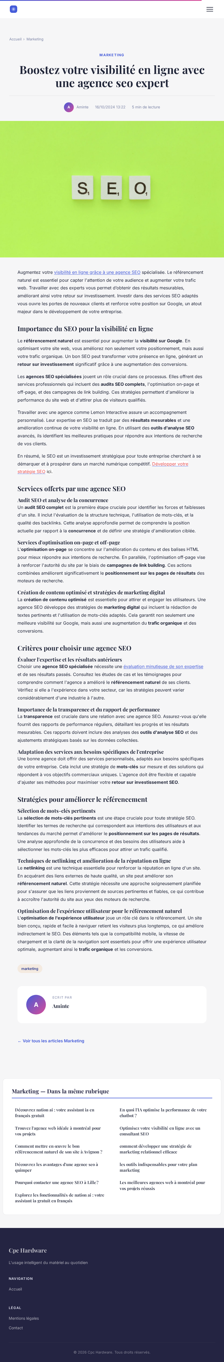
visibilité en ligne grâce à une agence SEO (97, 272)
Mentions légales (24, 1318)
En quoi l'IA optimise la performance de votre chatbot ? (163, 1112)
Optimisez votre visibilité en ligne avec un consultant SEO (160, 1131)
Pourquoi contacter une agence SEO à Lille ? (56, 1182)
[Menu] (209, 9)
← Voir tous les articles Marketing (50, 1040)
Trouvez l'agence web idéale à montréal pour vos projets (58, 1131)
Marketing (34, 39)
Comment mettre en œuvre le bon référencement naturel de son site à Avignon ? (58, 1149)
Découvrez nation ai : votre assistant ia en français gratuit (54, 1112)
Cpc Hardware (28, 1250)
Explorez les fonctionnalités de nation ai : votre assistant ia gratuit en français (59, 1197)
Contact (16, 1327)
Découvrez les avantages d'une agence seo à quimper (56, 1167)
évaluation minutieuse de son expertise (163, 666)
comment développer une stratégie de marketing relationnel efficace (156, 1149)
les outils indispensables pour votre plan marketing (158, 1167)
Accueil (15, 39)
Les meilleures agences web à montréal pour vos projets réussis (162, 1185)
